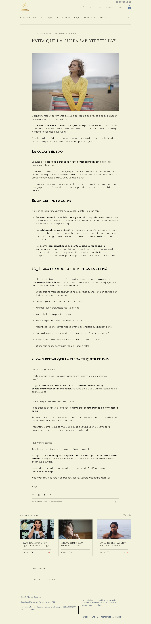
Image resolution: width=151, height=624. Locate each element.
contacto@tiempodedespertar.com (36, 607)
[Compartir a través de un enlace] (50, 494)
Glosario (66, 17)
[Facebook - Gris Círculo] (117, 2)
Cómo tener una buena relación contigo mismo (113, 544)
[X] (123, 2)
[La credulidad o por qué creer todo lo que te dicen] (37, 529)
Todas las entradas (28, 17)
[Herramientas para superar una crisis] (76, 529)
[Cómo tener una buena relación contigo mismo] (114, 529)
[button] (129, 7)
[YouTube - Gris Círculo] (130, 2)
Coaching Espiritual (49, 17)
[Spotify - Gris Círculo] (127, 2)
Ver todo (127, 515)
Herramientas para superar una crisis (72, 544)
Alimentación (89, 17)
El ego (77, 17)
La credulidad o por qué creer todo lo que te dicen (36, 544)
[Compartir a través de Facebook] (33, 494)
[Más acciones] (117, 33)
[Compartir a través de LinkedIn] (44, 494)
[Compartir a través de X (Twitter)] (39, 494)
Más (101, 17)
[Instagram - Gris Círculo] (120, 2)
